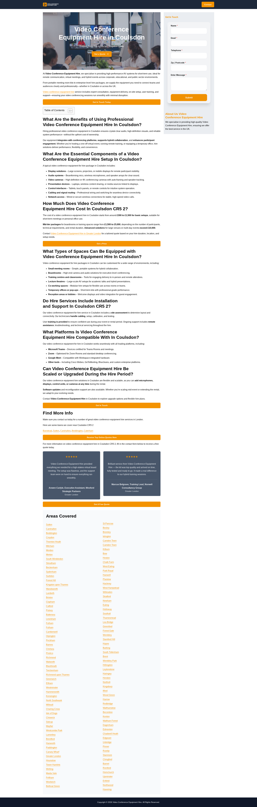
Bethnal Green (53, 786)
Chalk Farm (108, 562)
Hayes (106, 643)
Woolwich (50, 782)
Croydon (50, 537)
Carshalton (65, 431)
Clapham (50, 602)
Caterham (88, 431)
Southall (107, 613)
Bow (105, 553)
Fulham (49, 623)
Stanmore (107, 755)
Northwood (108, 785)
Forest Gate (108, 631)
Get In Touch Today (102, 102)
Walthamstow (109, 708)
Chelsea (50, 649)
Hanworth (50, 743)
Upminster (108, 776)
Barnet (106, 764)
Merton (49, 554)
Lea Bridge (108, 622)
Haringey (107, 673)
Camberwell (52, 632)
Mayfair (49, 726)
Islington (107, 536)
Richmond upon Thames (57, 675)
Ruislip (106, 751)
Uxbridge (107, 742)
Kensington (51, 696)
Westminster (52, 687)
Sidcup (49, 722)
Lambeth (50, 593)
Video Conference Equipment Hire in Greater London (76, 233)
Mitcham (50, 546)
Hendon (106, 678)
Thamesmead (109, 618)
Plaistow (107, 579)
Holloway (107, 609)
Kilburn (106, 549)
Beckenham (51, 567)
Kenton (106, 716)
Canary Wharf (52, 752)
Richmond (51, 657)
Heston (106, 558)
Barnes (49, 645)
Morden (49, 550)
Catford (49, 606)
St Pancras (108, 523)
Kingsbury (107, 686)
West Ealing (108, 566)
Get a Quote (99, 54)
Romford (107, 768)
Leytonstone (108, 669)
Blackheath (51, 666)
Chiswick (50, 717)
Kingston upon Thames (57, 584)
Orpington (50, 636)
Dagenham (108, 725)
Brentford (50, 739)
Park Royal (108, 571)
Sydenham (51, 572)
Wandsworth (52, 589)
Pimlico (49, 653)
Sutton (56, 431)
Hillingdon (108, 665)
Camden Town (110, 541)
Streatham (51, 563)
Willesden (107, 592)
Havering (107, 789)
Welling (49, 769)
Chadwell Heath (110, 733)
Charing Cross (53, 709)
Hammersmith (52, 692)
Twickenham (52, 670)
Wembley (107, 635)
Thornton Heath (53, 542)
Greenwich (51, 679)
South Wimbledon (54, 559)
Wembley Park (110, 661)
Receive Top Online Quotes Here (102, 437)
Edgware (107, 738)
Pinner (106, 746)
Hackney (107, 583)
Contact (207, 4)
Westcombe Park (54, 730)
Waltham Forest (110, 721)
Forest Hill (51, 580)
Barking (106, 648)
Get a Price (102, 244)
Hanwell (107, 575)
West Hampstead (111, 588)
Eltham (49, 683)
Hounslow (51, 760)
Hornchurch (108, 772)
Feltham (50, 777)
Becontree (108, 712)
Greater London (53, 756)
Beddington (77, 431)
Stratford (107, 596)
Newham (107, 601)
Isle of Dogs (51, 713)
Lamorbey (51, 735)
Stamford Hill (109, 639)
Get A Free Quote (101, 504)
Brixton (49, 597)
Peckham (50, 640)
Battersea (50, 614)
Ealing (106, 605)
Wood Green (109, 695)
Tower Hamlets (53, 765)
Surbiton (50, 576)
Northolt (106, 682)
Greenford (107, 626)
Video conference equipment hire (58, 92)
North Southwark (54, 700)
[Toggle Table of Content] (69, 110)
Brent (105, 656)
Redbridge (108, 703)
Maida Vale (51, 773)
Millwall (49, 705)
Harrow (106, 699)
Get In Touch (102, 405)
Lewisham (51, 619)
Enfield (106, 781)
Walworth (50, 662)
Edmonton (108, 729)
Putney (49, 610)
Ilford (105, 691)
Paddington (51, 747)
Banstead (47, 431)
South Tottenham (111, 652)
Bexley (106, 528)
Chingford (107, 759)
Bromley (107, 532)
